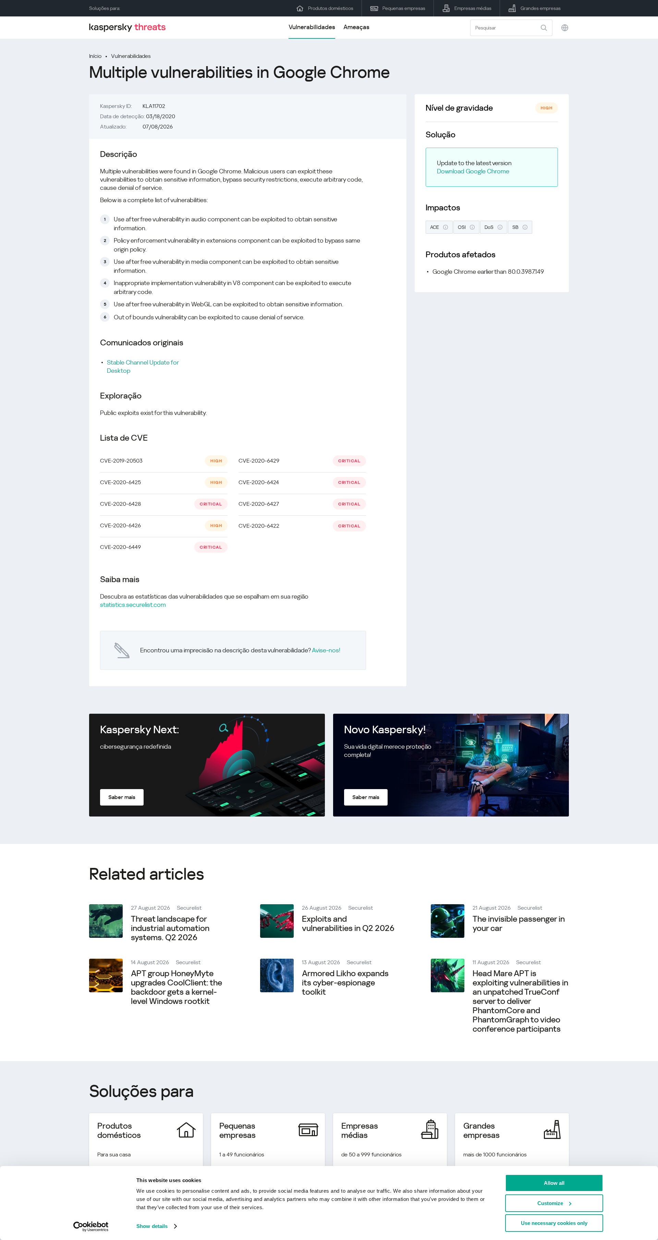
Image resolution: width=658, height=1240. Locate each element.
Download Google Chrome (473, 171)
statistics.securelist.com (133, 604)
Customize (550, 1203)
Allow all (554, 1183)
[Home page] (130, 27)
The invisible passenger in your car (519, 923)
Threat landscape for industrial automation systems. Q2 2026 (170, 928)
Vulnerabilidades (312, 26)
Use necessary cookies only (554, 1223)
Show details (152, 1226)
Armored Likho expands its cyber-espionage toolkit (345, 983)
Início (95, 56)
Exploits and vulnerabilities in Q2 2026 (348, 923)
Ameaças (356, 26)
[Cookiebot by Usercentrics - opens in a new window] (91, 1226)
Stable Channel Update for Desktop (143, 366)
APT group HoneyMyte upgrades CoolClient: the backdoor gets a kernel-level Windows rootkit (176, 987)
